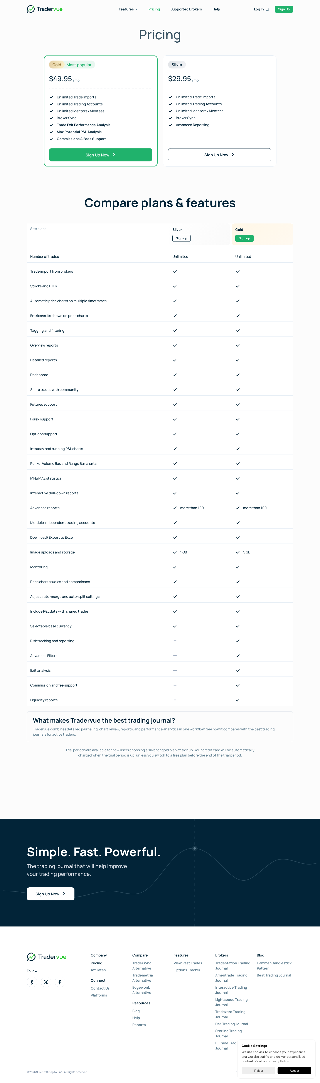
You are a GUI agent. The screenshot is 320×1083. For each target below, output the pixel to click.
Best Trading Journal (274, 975)
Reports (139, 1024)
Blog (136, 1010)
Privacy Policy (279, 1061)
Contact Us (100, 988)
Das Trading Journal (231, 1023)
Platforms (99, 995)
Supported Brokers (186, 9)
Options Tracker (187, 970)
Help (216, 9)
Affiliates (98, 970)
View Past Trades (188, 963)
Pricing (154, 9)
